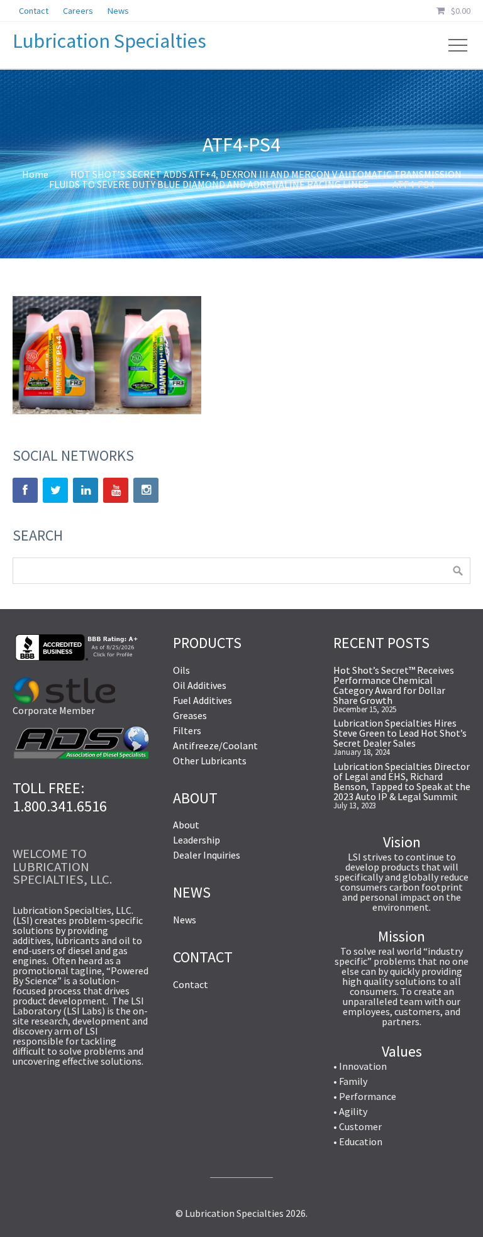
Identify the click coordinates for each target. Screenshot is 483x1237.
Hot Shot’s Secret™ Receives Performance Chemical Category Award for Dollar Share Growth (393, 685)
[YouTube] (115, 490)
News (184, 919)
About (186, 824)
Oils (181, 670)
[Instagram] (145, 490)
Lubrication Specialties (109, 40)
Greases (190, 715)
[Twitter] (55, 490)
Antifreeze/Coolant (215, 745)
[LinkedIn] (85, 490)
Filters (187, 730)
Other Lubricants (210, 760)
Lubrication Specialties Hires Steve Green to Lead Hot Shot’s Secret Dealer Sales (400, 733)
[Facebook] (25, 490)
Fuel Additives (202, 700)
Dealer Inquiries (206, 855)
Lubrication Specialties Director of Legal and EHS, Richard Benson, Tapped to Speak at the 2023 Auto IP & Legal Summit (401, 781)
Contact (190, 984)
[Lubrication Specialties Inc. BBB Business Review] (75, 657)
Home (35, 174)
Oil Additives (199, 685)
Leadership (196, 839)
